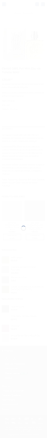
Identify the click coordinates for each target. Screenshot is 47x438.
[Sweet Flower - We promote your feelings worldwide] (23, 216)
